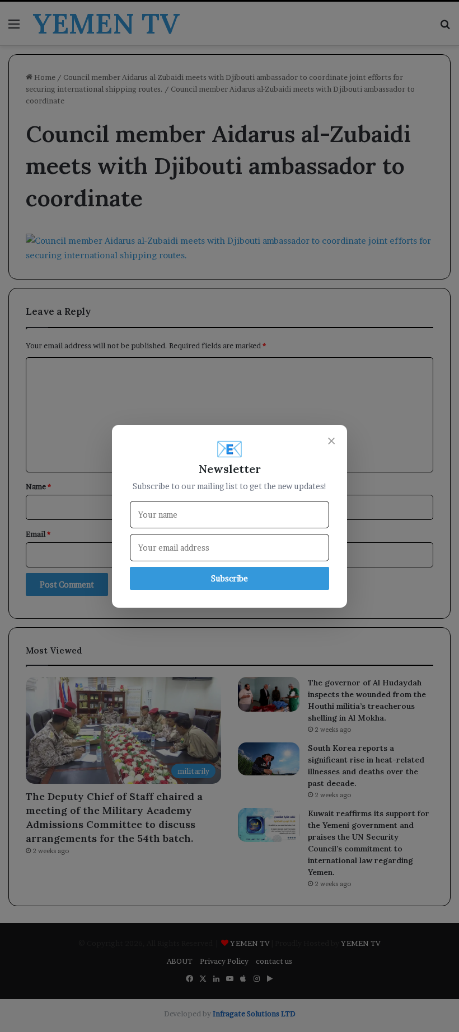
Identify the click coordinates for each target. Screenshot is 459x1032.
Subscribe (229, 578)
